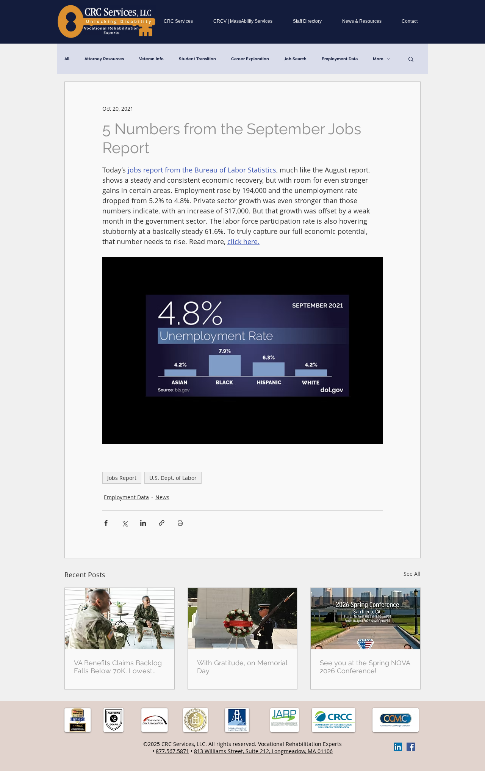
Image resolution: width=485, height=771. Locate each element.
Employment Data (340, 58)
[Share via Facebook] (106, 523)
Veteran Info (151, 58)
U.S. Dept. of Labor (173, 477)
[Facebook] (411, 747)
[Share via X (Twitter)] (124, 523)
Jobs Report (121, 477)
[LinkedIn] (398, 747)
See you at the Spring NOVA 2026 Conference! (365, 667)
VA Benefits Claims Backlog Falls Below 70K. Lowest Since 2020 (118, 667)
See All (412, 573)
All (66, 58)
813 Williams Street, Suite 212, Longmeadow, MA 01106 (263, 751)
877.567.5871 (172, 751)
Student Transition (197, 58)
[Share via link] (161, 523)
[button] (411, 59)
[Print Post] (180, 523)
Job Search (295, 58)
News (162, 497)
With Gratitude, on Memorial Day (242, 667)
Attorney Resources (104, 58)
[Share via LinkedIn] (143, 523)
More (378, 58)
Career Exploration (250, 58)
